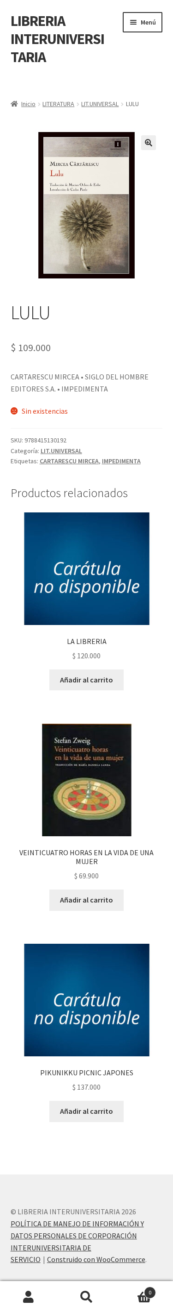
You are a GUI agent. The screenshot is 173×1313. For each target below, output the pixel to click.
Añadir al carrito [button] (86, 679)
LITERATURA (58, 104)
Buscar (86, 1297)
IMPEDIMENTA (121, 461)
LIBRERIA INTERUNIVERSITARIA (57, 39)
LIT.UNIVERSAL (100, 104)
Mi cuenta (29, 1297)
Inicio (28, 104)
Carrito (133, 1289)
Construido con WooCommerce (96, 1259)
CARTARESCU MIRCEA (69, 461)
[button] (148, 142)
